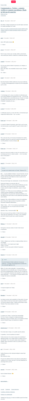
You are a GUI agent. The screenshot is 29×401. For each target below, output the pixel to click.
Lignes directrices (15, 389)
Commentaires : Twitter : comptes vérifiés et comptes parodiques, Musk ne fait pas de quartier (13, 10)
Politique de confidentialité (6, 394)
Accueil (2, 389)
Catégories (7, 389)
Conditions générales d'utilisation (8, 392)
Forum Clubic (4, 4)
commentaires (3, 15)
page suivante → (4, 381)
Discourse (8, 397)
